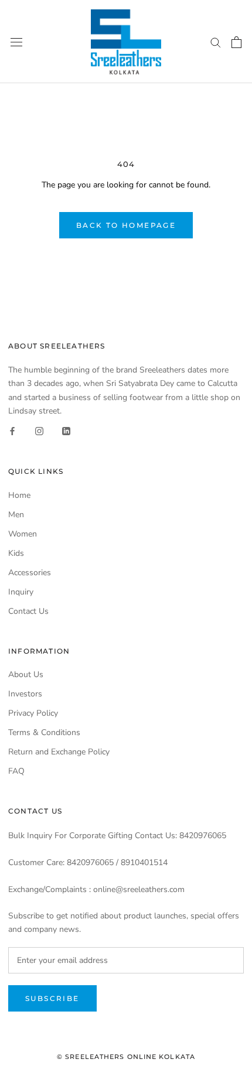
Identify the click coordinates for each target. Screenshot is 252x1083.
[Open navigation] (16, 41)
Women (22, 533)
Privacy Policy (33, 713)
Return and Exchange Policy (59, 751)
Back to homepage (126, 225)
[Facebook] (12, 431)
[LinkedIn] (66, 431)
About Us (25, 674)
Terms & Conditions (44, 732)
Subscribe (52, 998)
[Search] (215, 42)
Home (19, 495)
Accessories (29, 572)
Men (16, 514)
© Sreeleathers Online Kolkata (126, 1057)
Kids (16, 553)
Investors (25, 693)
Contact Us (28, 611)
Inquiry (20, 591)
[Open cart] (236, 42)
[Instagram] (39, 431)
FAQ (16, 771)
